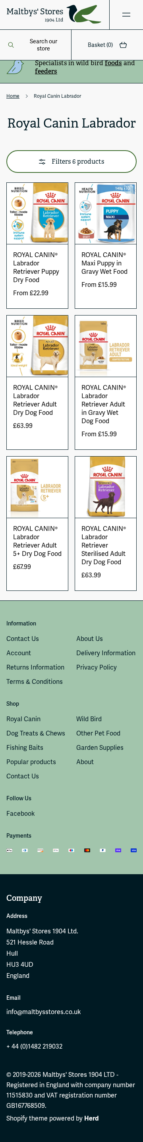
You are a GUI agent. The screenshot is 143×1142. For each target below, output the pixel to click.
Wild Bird (89, 719)
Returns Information (35, 667)
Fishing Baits (24, 747)
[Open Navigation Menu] (126, 14)
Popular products (31, 762)
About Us (89, 639)
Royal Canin (23, 719)
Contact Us (22, 639)
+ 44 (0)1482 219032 (34, 1046)
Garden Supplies (100, 747)
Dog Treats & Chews (35, 733)
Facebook (20, 813)
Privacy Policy (96, 667)
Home (12, 96)
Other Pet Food (98, 733)
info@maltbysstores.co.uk (43, 1012)
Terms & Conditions (34, 681)
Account (18, 653)
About (85, 762)
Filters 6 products (78, 161)
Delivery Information (105, 653)
